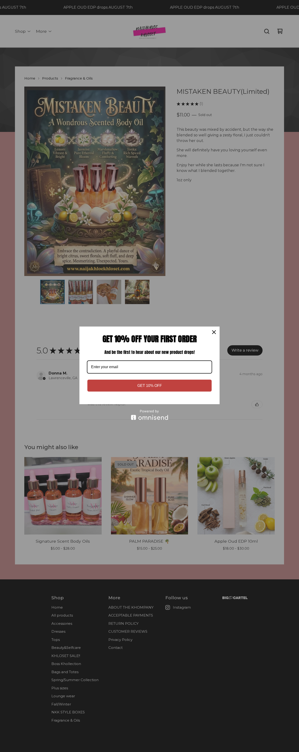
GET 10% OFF (149, 386)
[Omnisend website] (149, 414)
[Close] (214, 332)
